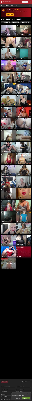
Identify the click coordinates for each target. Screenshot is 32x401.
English (25, 381)
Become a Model (20, 389)
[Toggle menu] (1, 2)
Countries (16, 22)
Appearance (7, 22)
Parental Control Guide (6, 399)
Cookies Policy (4, 396)
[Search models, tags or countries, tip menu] (30, 5)
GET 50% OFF (10, 14)
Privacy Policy (4, 389)
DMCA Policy (4, 394)
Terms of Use (4, 391)
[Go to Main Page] (9, 2)
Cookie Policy (21, 395)
